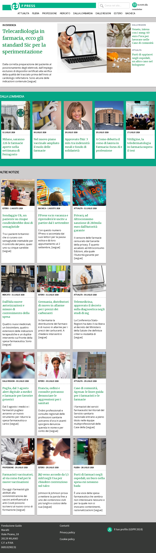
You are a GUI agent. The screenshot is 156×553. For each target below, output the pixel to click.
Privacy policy (67, 532)
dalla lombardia (83, 13)
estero (118, 13)
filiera (35, 13)
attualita (23, 13)
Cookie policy (67, 539)
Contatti (64, 525)
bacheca (130, 13)
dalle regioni (103, 13)
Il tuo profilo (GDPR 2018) (128, 529)
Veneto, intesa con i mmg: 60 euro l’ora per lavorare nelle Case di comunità (142, 36)
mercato (65, 13)
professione (49, 13)
